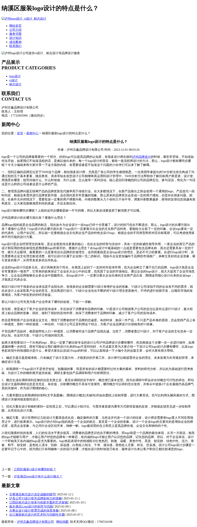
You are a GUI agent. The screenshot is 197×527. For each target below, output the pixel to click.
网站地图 (62, 521)
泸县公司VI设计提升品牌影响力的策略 (35, 498)
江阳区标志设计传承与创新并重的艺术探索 (38, 502)
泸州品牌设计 (141, 156)
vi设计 (13, 80)
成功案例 (15, 42)
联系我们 (15, 46)
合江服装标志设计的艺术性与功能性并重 (37, 514)
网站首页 (15, 25)
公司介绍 (15, 29)
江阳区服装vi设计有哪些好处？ (35, 469)
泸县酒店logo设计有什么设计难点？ (38, 476)
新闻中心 (32, 133)
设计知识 (15, 38)
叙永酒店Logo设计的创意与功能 (31, 506)
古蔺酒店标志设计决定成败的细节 (32, 494)
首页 (20, 133)
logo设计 (15, 76)
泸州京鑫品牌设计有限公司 (35, 521)
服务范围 (15, 33)
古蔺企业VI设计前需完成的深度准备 (34, 510)
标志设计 (15, 84)
